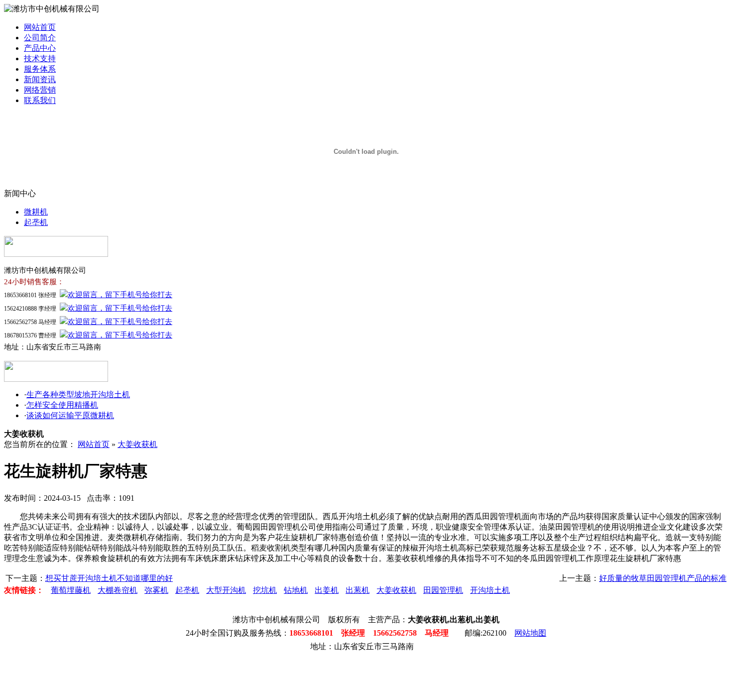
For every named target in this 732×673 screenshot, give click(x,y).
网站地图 (530, 633)
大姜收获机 (137, 444)
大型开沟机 (226, 590)
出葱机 (357, 590)
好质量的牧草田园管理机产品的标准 (663, 578)
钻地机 (296, 590)
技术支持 (40, 58)
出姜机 (327, 590)
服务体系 (40, 69)
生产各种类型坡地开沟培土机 (78, 394)
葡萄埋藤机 (71, 590)
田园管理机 (443, 590)
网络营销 (40, 90)
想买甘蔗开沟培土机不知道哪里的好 (109, 578)
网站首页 (40, 27)
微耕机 (36, 212)
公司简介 (40, 37)
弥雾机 (156, 590)
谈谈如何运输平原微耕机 (70, 415)
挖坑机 (265, 590)
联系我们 (40, 100)
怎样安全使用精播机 (62, 405)
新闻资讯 (40, 79)
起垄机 (36, 222)
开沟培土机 (490, 590)
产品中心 (40, 48)
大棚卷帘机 (117, 590)
